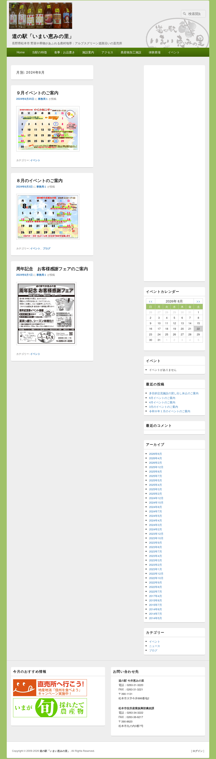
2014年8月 (155, 609)
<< (151, 301)
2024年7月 (155, 511)
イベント (174, 52)
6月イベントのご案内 (162, 398)
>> (198, 301)
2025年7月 (155, 476)
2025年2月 (155, 494)
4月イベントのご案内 (162, 402)
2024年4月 (155, 520)
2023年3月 (155, 560)
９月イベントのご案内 (37, 92)
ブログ (46, 248)
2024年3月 (155, 525)
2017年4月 (155, 596)
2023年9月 (155, 542)
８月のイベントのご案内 (39, 180)
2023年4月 (155, 556)
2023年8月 (155, 547)
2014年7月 (155, 614)
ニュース (154, 646)
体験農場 (155, 52)
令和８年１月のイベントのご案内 (169, 411)
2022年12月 (156, 573)
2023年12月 (156, 534)
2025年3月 (155, 489)
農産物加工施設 (131, 52)
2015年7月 (155, 605)
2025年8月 (155, 471)
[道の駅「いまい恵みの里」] (40, 27)
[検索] (184, 14)
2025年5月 (155, 480)
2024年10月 (156, 502)
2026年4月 (155, 458)
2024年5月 (155, 516)
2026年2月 (155, 463)
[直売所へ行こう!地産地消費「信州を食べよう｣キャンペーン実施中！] (50, 695)
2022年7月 (155, 591)
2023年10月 (156, 538)
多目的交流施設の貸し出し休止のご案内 (173, 393)
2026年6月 (155, 454)
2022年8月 (155, 587)
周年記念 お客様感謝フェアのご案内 (52, 268)
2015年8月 (155, 600)
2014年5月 (155, 618)
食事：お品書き (64, 52)
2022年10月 (156, 578)
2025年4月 (155, 485)
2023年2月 (155, 565)
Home (21, 52)
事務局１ (43, 99)
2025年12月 (156, 467)
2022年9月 (155, 582)
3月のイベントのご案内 (163, 407)
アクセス (107, 52)
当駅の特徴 (39, 52)
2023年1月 (155, 569)
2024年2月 (155, 529)
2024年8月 (155, 507)
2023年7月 (155, 551)
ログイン (198, 751)
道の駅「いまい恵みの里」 (43, 35)
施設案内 (88, 52)
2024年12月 (156, 498)
